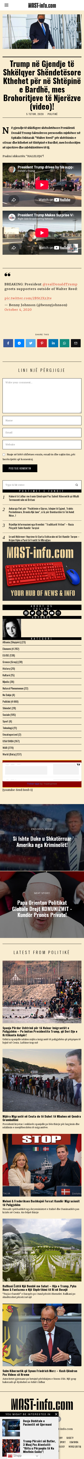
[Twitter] (31, 343)
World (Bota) (9, 754)
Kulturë (6, 675)
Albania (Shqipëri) (12, 642)
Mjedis (6, 682)
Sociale (6, 715)
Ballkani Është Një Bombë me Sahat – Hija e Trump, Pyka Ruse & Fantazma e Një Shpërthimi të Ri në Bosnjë (39, 1288)
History (6, 668)
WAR (5, 748)
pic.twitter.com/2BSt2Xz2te (28, 298)
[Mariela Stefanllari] (12, 628)
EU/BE (6, 655)
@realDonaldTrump (60, 284)
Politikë (53, 114)
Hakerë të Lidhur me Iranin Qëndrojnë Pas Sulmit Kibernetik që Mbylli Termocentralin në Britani (44, 497)
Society (69, 1437)
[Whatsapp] (65, 343)
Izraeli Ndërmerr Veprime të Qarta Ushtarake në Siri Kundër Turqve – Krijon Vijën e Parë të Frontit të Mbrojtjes (44, 538)
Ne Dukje (7, 695)
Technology (59, 1446)
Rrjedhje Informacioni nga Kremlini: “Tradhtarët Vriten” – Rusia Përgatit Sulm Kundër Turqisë (41, 526)
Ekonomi (7, 649)
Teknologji (8, 728)
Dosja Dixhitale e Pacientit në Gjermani (37, 1422)
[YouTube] (52, 613)
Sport (5, 721)
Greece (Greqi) (10, 662)
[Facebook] (8, 343)
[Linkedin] (53, 343)
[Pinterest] (42, 343)
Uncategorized (10, 734)
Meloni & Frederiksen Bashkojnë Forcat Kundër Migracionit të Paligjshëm (41, 1203)
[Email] (76, 343)
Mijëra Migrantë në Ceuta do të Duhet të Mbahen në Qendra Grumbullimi (42, 1118)
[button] (76, 485)
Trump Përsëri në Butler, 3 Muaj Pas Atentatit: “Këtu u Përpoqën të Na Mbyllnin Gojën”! (39, 1446)
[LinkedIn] (45, 613)
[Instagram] (39, 613)
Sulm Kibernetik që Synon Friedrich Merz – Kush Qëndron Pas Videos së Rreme (40, 1372)
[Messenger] (19, 343)
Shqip (17, 1455)
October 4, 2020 (18, 310)
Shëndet (7, 708)
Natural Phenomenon (13, 688)
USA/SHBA (8, 741)
